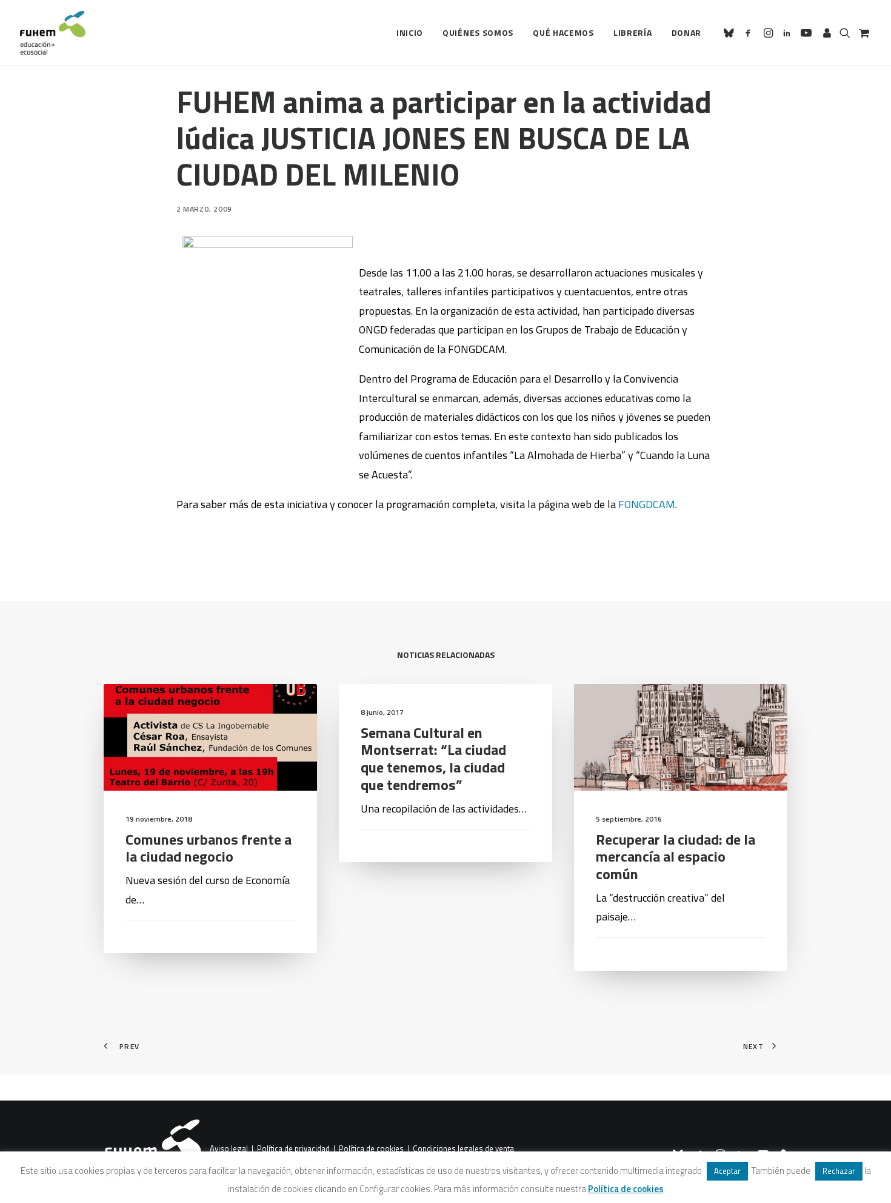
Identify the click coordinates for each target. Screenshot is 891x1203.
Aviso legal (229, 1149)
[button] (730, 32)
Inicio (409, 32)
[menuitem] (410, 32)
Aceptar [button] (727, 1171)
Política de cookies (371, 1149)
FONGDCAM (646, 504)
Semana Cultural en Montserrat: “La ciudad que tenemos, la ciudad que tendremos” (433, 759)
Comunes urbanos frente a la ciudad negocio (208, 848)
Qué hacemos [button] (563, 32)
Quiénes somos (477, 32)
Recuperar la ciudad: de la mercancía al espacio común (675, 856)
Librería (632, 32)
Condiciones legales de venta (463, 1149)
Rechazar (839, 1171)
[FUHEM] (52, 33)
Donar (687, 32)
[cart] (863, 32)
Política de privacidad (293, 1149)
